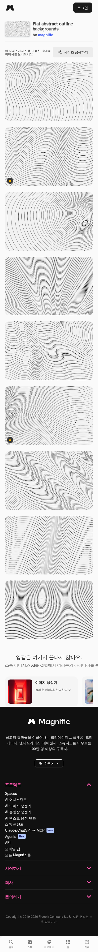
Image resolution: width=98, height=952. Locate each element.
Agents (15, 836)
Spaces (11, 793)
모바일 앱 (12, 848)
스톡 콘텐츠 (14, 824)
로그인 (82, 7)
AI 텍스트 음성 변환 (20, 818)
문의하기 (13, 897)
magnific (45, 35)
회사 (9, 882)
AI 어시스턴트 (16, 799)
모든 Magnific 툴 (18, 854)
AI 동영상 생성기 (18, 811)
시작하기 (13, 868)
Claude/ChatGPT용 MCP (29, 830)
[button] (49, 763)
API (8, 842)
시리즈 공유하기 (76, 52)
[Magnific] (10, 8)
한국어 (49, 763)
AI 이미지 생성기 (18, 805)
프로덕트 (13, 784)
